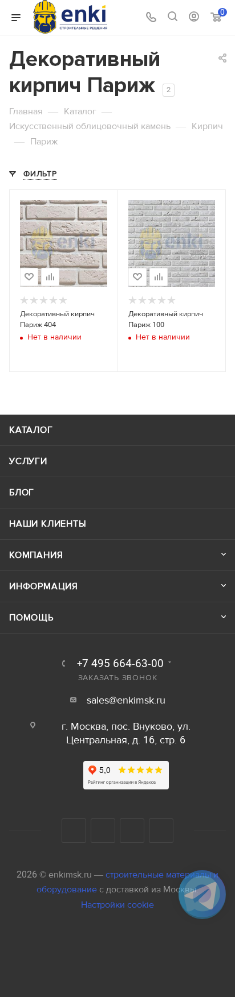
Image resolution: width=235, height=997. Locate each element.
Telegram (74, 830)
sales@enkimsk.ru (126, 700)
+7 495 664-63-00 (120, 664)
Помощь (31, 617)
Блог (21, 492)
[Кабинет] (194, 17)
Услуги (28, 461)
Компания (36, 555)
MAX (161, 830)
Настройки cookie (117, 905)
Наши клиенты (48, 523)
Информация (43, 586)
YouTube (103, 830)
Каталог (31, 430)
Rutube (132, 830)
